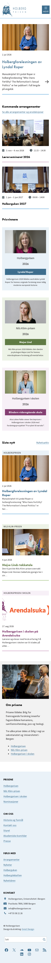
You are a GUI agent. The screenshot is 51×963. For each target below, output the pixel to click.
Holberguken (10, 870)
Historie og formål (13, 820)
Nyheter (7, 865)
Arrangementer (11, 859)
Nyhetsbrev (9, 880)
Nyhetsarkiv (42, 442)
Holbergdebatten (12, 875)
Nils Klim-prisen (19, 750)
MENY (46, 11)
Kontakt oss (9, 825)
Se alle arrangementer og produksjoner (22, 112)
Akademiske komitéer (15, 836)
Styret (6, 830)
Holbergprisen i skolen (22, 754)
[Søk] (44, 939)
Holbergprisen (18, 746)
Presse (7, 841)
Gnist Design (28, 929)
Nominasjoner (10, 801)
